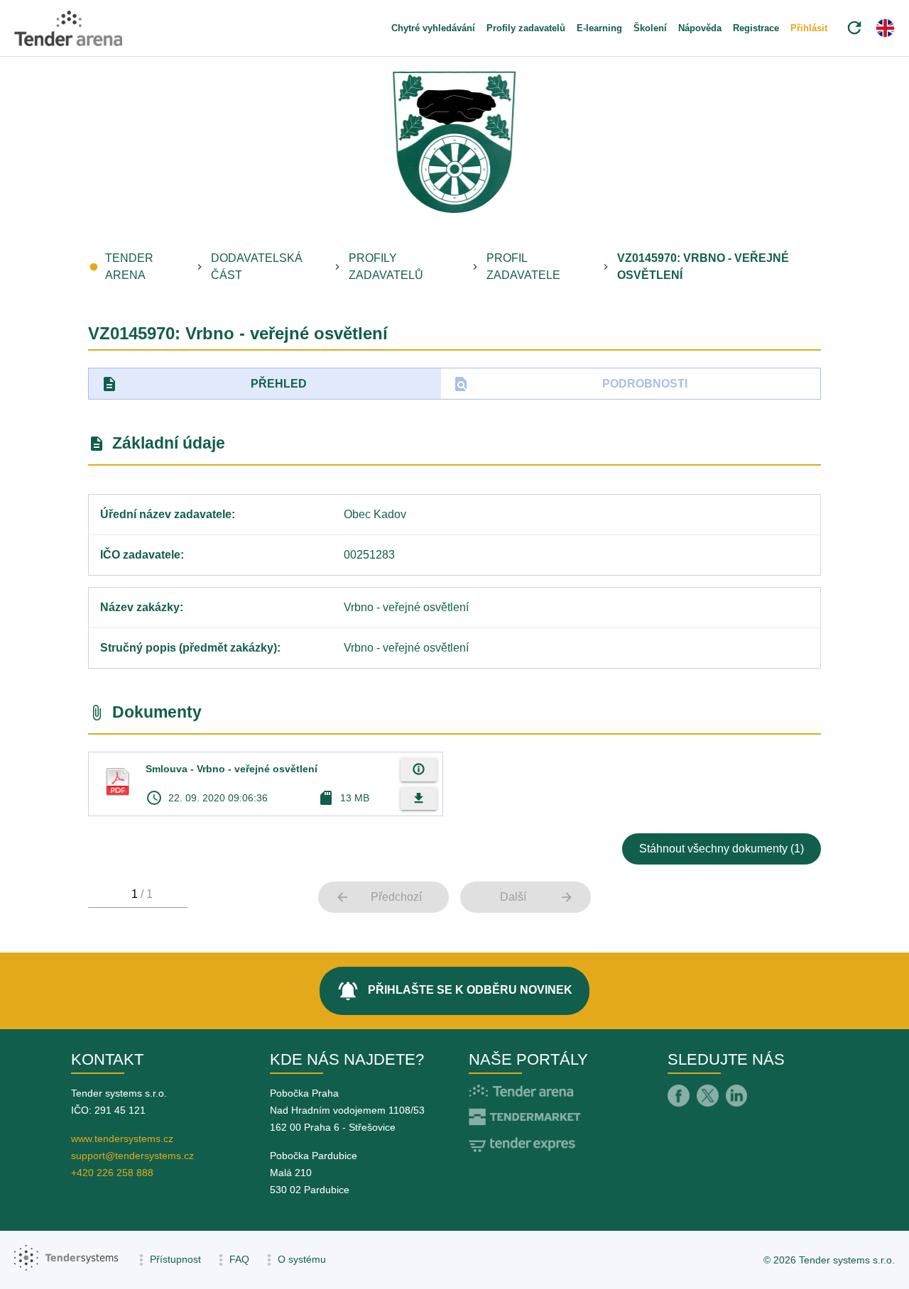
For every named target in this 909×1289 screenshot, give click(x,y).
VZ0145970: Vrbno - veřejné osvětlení (703, 266)
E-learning (599, 28)
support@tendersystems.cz (132, 1155)
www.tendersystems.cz (122, 1138)
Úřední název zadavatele (166, 514)
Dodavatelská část (257, 266)
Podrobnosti (569, 384)
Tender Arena (129, 266)
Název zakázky (140, 607)
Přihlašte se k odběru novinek (454, 991)
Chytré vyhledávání (433, 28)
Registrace (756, 28)
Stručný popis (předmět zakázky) (188, 648)
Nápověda (700, 28)
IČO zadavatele (140, 555)
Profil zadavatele (523, 266)
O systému (302, 1259)
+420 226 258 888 (112, 1172)
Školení (650, 28)
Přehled (204, 384)
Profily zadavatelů (525, 28)
